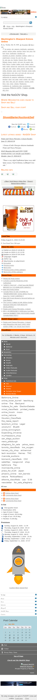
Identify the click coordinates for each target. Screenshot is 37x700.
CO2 (26, 459)
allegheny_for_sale (11, 444)
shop (7, 82)
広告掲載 (31, 88)
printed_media (27, 409)
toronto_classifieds (11, 447)
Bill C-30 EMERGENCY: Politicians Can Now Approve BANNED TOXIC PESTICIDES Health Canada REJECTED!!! (19, 313)
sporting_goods (29, 82)
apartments (31, 49)
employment (6, 58)
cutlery (30, 56)
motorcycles (31, 66)
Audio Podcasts (11, 370)
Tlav (15, 465)
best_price (29, 51)
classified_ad (21, 53)
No (4, 45)
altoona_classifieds (11, 479)
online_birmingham (11, 430)
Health (8, 363)
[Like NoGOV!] (27, 664)
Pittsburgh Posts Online (11, 278)
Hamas (21, 453)
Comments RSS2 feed (13, 501)
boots (7, 53)
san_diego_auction (11, 438)
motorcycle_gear (23, 66)
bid (34, 51)
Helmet (30, 60)
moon (20, 412)
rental (21, 79)
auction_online (12, 51)
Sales (32, 79)
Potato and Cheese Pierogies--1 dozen (17, 309)
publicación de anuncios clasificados (13, 75)
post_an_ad (30, 73)
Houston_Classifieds (11, 418)
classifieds (18, 56)
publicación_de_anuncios (10, 77)
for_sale (23, 58)
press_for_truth (9, 471)
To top (3, 595)
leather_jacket (29, 64)
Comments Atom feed (13, 495)
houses (10, 62)
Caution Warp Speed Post (18, 588)
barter (24, 51)
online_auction (21, 69)
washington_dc (7, 86)
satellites (6, 462)
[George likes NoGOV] (1, 111)
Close (27, 698)
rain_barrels (24, 474)
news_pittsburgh (10, 441)
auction (5, 51)
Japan (21, 471)
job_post (20, 62)
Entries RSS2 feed (11, 498)
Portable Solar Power (13, 391)
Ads (13, 26)
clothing (24, 56)
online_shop (29, 69)
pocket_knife (31, 71)
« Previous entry (14, 34)
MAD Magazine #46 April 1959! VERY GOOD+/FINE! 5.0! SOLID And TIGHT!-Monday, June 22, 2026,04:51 (16, 153)
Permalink (25, 45)
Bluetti (16, 427)
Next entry (7, 267)
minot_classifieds (10, 409)
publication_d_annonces (25, 77)
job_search (27, 62)
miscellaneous (11, 373)
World (8, 344)
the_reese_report (10, 421)
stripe (11, 84)
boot (4, 53)
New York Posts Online (11, 289)
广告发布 (25, 88)
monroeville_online (11, 468)
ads (13, 49)
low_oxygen (27, 447)
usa (24, 479)
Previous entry (9, 265)
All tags (4, 486)
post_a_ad (18, 73)
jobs (32, 62)
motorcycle (14, 66)
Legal (22, 424)
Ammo (8, 389)
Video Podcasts (11, 368)
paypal (19, 71)
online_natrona (9, 415)
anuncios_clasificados (20, 49)
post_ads (23, 73)
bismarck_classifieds (12, 459)
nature (5, 476)
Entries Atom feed (11, 493)
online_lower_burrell (11, 400)
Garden (16, 60)
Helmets (5, 62)
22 (18, 638)
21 (14, 638)
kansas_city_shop (10, 450)
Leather (13, 64)
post (13, 73)
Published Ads (11, 381)
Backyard (19, 403)
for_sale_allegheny (23, 482)
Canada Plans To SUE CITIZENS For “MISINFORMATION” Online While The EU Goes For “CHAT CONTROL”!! (17, 294)
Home (4, 26)
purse (10, 79)
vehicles (16, 84)
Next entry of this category (13, 272)
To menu (4, 17)
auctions (19, 51)
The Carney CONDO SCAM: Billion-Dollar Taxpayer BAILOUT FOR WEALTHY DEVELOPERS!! (17, 305)
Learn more (19, 698)
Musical (9, 386)
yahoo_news (28, 444)
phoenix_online (9, 474)
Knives (8, 64)
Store (4, 84)
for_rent (18, 58)
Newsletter (7, 352)
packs (14, 71)
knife (4, 64)
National (9, 347)
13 (9, 635)
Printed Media (11, 394)
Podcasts (9, 365)
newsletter (7, 482)
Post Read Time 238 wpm (11, 243)
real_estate (15, 79)
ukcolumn (6, 427)
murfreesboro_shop (11, 436)
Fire (11, 403)
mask (4, 66)
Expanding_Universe (11, 433)
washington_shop (17, 86)
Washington (23, 84)
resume (25, 79)
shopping (21, 82)
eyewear (12, 58)
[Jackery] (9, 174)
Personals (24, 71)
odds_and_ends (7, 69)
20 (9, 638)
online (14, 69)
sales (4, 82)
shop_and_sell (14, 82)
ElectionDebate (27, 406)
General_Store (23, 60)
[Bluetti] (3, 174)
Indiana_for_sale (10, 406)
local (8, 349)
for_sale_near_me (8, 60)
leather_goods (20, 64)
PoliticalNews (16, 476)
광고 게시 (6, 90)
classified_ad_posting (9, 56)
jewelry (15, 62)
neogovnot (17, 462)
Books (8, 360)
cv (33, 56)
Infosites (9, 358)
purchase (5, 79)
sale (29, 79)
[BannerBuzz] (14, 174)
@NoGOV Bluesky (26, 666)
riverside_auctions (10, 456)
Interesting (7, 355)
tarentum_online (10, 424)
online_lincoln (8, 412)
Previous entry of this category (15, 270)
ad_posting (8, 49)
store (7, 84)
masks (8, 66)
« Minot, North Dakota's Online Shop (15, 181)
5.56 (30, 479)
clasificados (13, 53)
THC (29, 453)
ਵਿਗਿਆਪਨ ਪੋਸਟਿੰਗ (15, 88)
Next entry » (24, 34)
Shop (8, 26)
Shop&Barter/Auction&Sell (18, 117)
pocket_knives (7, 73)
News (5, 341)
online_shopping (7, 71)
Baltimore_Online (10, 397)
